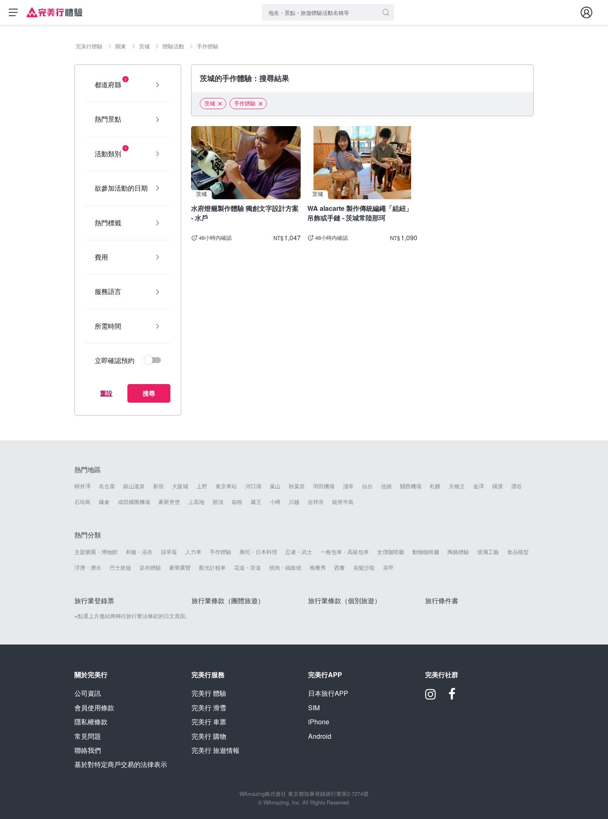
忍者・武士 (298, 552)
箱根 (237, 502)
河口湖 (253, 486)
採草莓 (169, 552)
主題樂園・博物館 (95, 552)
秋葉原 (297, 486)
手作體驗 (245, 103)
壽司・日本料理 (258, 552)
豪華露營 (180, 567)
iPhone (318, 721)
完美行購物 (208, 736)
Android (319, 736)
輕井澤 (82, 486)
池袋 (386, 486)
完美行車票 (208, 721)
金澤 (478, 486)
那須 (218, 502)
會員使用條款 (94, 707)
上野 (201, 486)
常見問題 (87, 736)
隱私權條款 (91, 721)
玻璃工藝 (488, 552)
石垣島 (82, 502)
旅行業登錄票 (94, 600)
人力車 (193, 552)
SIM (314, 707)
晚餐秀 (318, 567)
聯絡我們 (87, 750)
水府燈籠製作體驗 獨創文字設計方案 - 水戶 (245, 212)
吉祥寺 (316, 502)
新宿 (158, 486)
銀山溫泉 (134, 486)
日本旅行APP (328, 693)
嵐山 (275, 486)
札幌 (435, 486)
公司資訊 (87, 693)
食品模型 (518, 552)
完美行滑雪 (208, 707)
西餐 (339, 567)
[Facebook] (452, 697)
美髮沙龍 (364, 567)
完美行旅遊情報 (215, 750)
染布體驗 (150, 567)
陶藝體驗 (458, 552)
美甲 (388, 567)
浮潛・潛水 (87, 567)
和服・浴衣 (139, 552)
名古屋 (107, 486)
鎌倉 (104, 502)
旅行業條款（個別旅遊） (344, 600)
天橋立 (457, 486)
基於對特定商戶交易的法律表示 (120, 764)
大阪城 (180, 486)
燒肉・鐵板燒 (285, 567)
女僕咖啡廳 (390, 552)
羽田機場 (324, 486)
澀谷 (516, 486)
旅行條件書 (441, 600)
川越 (294, 502)
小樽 (275, 502)
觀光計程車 (212, 567)
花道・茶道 (247, 567)
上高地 (196, 502)
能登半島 (343, 502)
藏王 (256, 502)
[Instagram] (430, 697)
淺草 (348, 486)
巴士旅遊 (120, 567)
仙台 (367, 486)
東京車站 (226, 486)
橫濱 (497, 486)
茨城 (209, 103)
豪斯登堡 (169, 502)
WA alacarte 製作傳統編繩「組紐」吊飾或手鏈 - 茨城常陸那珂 (359, 212)
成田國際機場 (134, 502)
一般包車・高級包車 (345, 552)
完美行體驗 (208, 693)
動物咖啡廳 (425, 552)
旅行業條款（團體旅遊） (227, 600)
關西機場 (410, 486)
